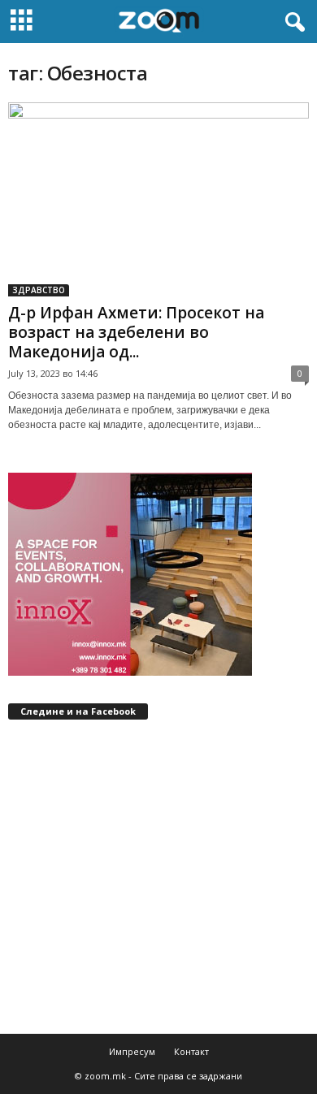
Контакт (191, 1051)
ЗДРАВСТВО (38, 290)
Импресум (132, 1051)
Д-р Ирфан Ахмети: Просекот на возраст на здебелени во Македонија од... (136, 332)
